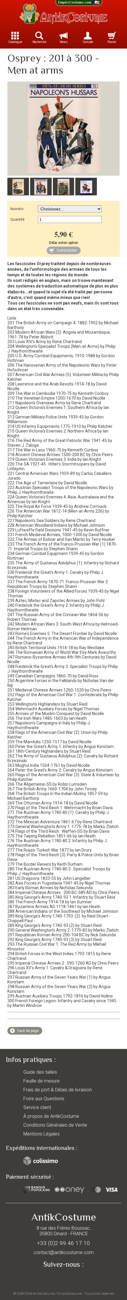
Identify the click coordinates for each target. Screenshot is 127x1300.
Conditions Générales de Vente (55, 1125)
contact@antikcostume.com (64, 1252)
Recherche (39, 42)
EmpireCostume (69, 1293)
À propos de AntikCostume (51, 1116)
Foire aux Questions (43, 1098)
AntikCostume (43, 1293)
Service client (37, 1107)
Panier (112, 42)
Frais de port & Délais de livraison (57, 1090)
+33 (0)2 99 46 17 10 (63, 1243)
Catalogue (15, 42)
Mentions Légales (41, 1134)
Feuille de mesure (41, 1081)
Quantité (17, 219)
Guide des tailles (40, 1072)
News (64, 42)
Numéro (16, 209)
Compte (88, 42)
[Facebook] (63, 1278)
